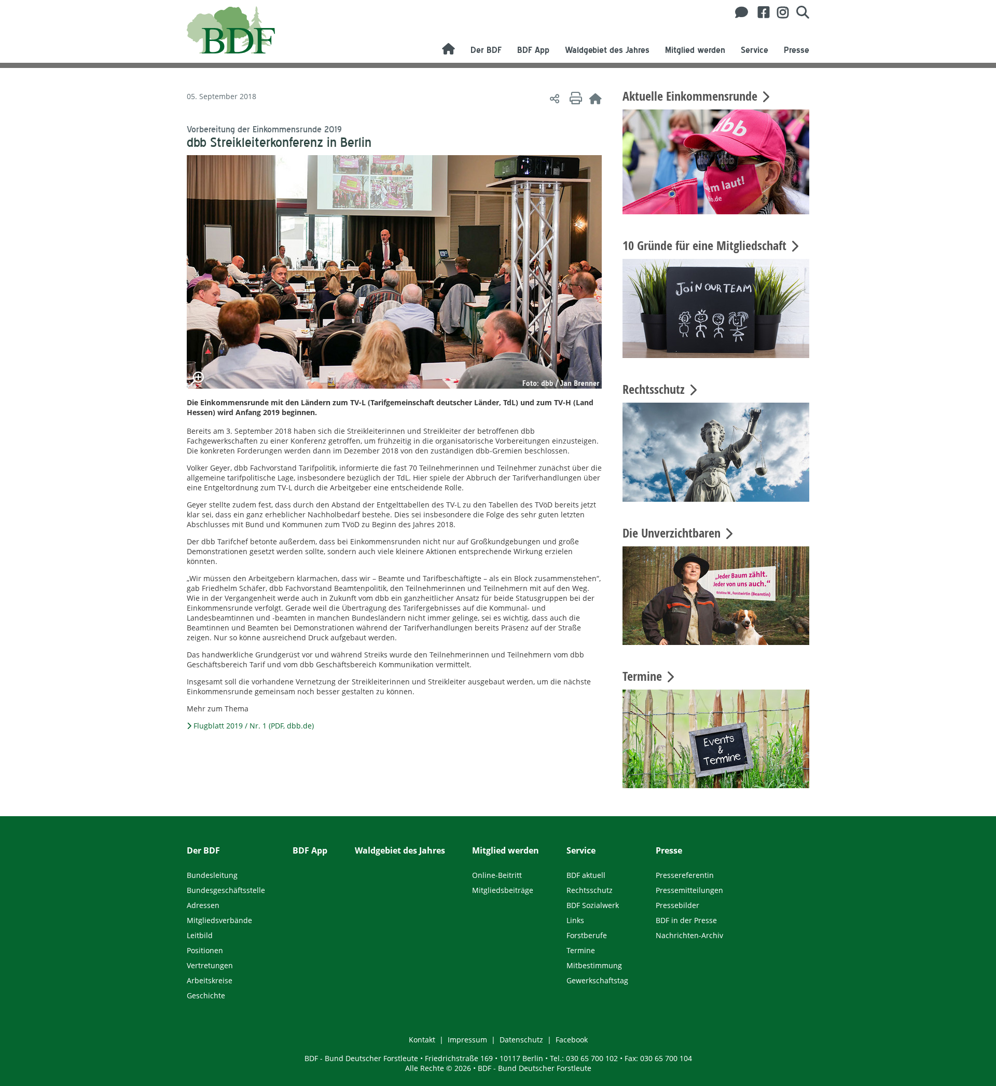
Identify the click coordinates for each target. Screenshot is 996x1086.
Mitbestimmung (594, 965)
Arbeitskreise (209, 980)
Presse (796, 50)
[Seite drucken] (574, 98)
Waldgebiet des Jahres (607, 50)
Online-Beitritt (497, 875)
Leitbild (200, 935)
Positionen (205, 950)
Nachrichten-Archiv (689, 935)
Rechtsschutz (589, 890)
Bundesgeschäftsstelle (226, 890)
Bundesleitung (212, 875)
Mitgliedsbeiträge (502, 890)
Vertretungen (210, 965)
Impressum (467, 1039)
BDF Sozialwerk (592, 905)
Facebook (572, 1039)
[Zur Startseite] (595, 98)
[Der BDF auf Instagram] (779, 12)
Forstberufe (586, 935)
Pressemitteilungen (689, 890)
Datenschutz (521, 1039)
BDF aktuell (585, 875)
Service (754, 50)
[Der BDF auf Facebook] (759, 12)
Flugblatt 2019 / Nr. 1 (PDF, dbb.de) (253, 726)
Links (575, 920)
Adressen (203, 905)
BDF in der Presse (686, 920)
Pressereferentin (685, 875)
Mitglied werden (695, 50)
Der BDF (486, 50)
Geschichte (206, 995)
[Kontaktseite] (738, 12)
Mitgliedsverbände (219, 920)
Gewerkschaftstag (597, 980)
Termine (580, 950)
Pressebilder (677, 905)
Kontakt (422, 1039)
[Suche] (799, 12)
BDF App (533, 50)
